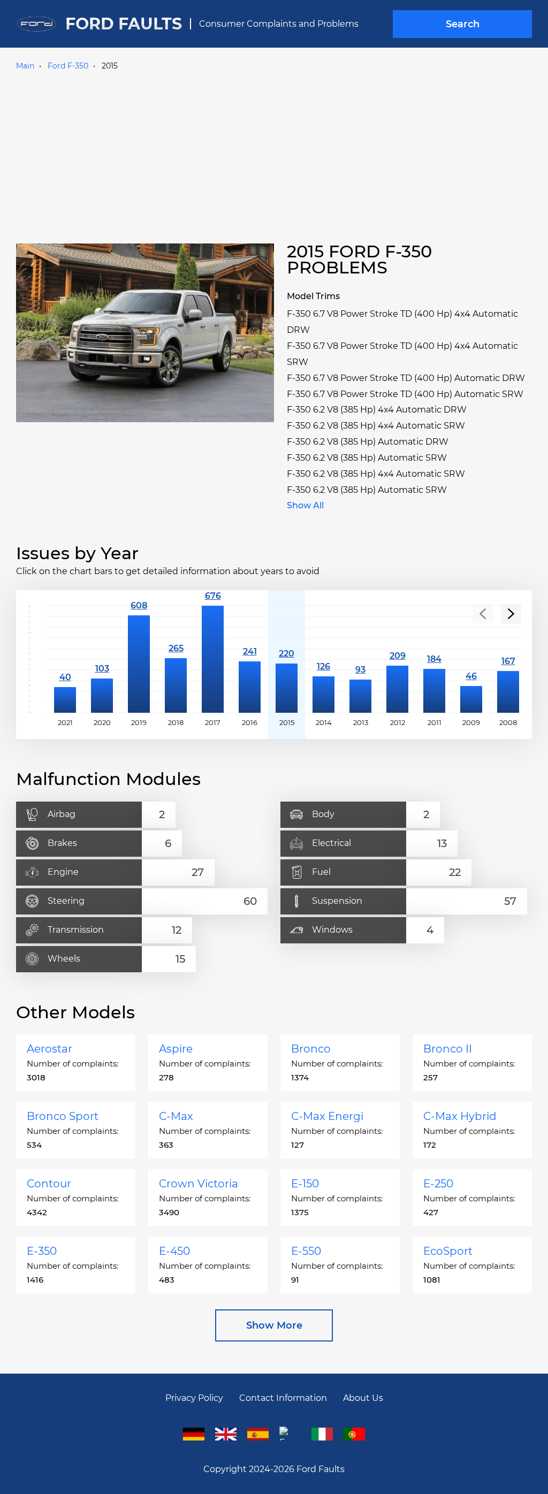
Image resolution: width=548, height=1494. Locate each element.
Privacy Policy (194, 1398)
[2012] (397, 659)
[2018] (176, 659)
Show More (274, 1325)
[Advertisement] (274, 155)
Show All (305, 505)
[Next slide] (511, 614)
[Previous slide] (483, 614)
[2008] (508, 659)
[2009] (471, 659)
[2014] (323, 659)
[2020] (102, 659)
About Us (363, 1398)
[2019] (139, 659)
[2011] (434, 659)
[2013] (360, 659)
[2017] (213, 659)
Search (463, 24)
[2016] (250, 659)
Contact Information (283, 1398)
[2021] (65, 659)
